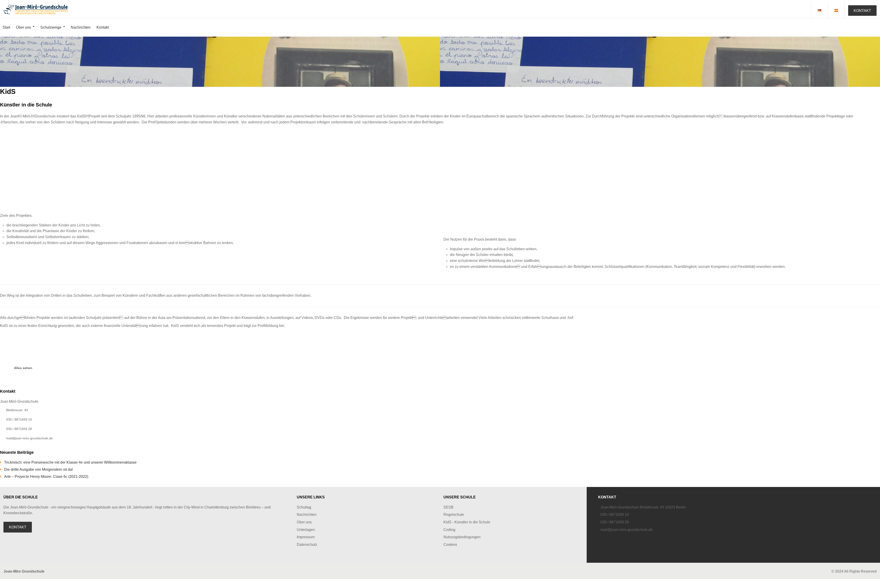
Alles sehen (23, 368)
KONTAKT (862, 11)
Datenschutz (307, 544)
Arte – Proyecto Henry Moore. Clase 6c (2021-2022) (46, 476)
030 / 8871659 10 (614, 514)
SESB (448, 507)
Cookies (450, 544)
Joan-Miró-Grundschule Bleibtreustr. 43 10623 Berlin (643, 507)
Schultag (304, 507)
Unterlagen (306, 530)
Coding (449, 530)
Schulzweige (50, 27)
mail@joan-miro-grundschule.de (626, 530)
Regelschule (453, 514)
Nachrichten (81, 27)
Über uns (23, 27)
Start (6, 27)
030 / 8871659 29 (614, 522)
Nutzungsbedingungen (462, 537)
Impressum (306, 537)
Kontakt (102, 27)
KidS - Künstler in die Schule (466, 522)
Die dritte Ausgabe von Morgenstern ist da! (38, 469)
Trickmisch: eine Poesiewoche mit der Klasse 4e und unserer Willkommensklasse (70, 462)
